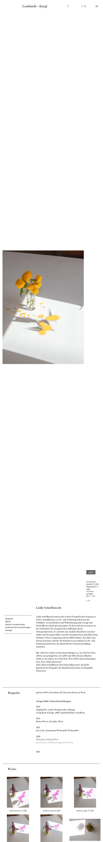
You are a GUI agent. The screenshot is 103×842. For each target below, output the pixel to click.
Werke (8, 621)
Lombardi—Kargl (34, 6)
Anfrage (8, 630)
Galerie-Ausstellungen (15, 624)
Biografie (9, 618)
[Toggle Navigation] (96, 6)
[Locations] (68, 6)
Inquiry (90, 572)
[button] (5, 307)
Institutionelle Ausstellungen (18, 627)
